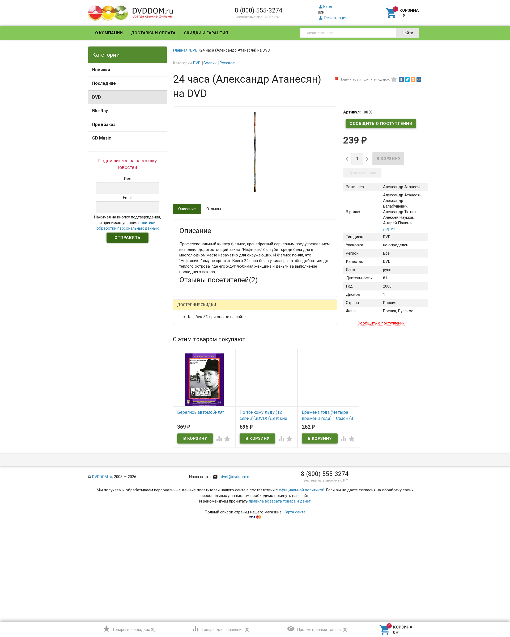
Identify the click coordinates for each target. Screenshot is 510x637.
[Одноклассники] (413, 79)
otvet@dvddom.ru (231, 476)
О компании (109, 33)
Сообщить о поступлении (381, 123)
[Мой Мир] (418, 79)
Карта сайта (294, 512)
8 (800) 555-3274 (258, 10)
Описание (187, 208)
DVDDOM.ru (102, 476)
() (129, 629)
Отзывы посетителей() (218, 280)
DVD (96, 97)
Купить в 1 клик (362, 173)
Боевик (210, 63)
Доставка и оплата (153, 33)
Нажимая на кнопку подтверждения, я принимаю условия (127, 223)
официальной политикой (301, 490)
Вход (325, 6)
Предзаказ (104, 124)
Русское (227, 63)
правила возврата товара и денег (280, 501)
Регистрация (332, 17)
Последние (104, 83)
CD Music (101, 138)
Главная (180, 50)
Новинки (101, 69)
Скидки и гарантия (206, 33)
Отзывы (213, 208)
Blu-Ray (100, 110)
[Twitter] (407, 79)
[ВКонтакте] (401, 79)
